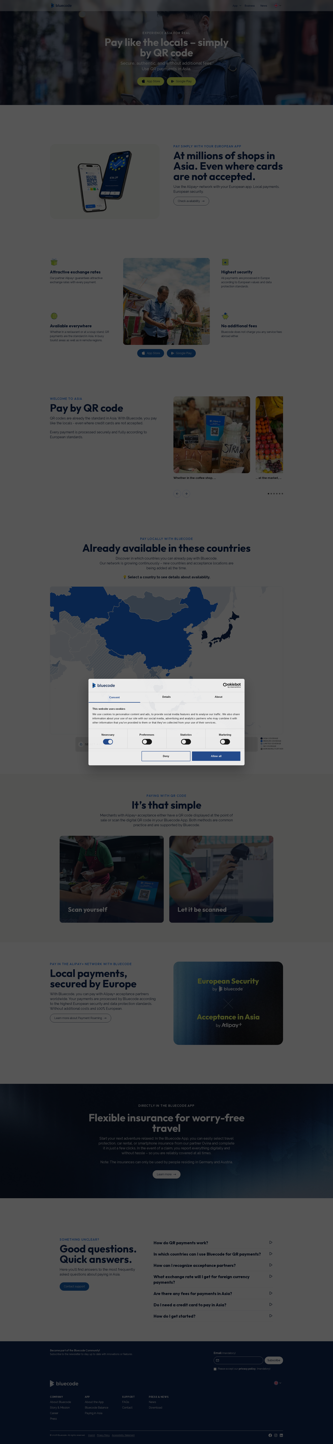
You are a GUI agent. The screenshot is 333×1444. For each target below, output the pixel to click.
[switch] (147, 742)
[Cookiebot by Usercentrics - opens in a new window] (225, 685)
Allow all (216, 756)
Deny (166, 756)
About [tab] (218, 696)
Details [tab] (166, 696)
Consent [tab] (114, 697)
